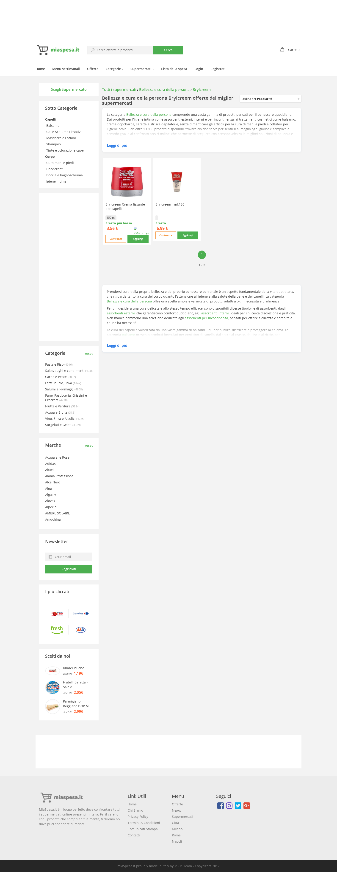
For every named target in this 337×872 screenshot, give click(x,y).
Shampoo (54, 144)
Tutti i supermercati (119, 89)
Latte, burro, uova (59, 383)
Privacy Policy (138, 816)
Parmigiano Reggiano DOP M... (77, 703)
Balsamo (53, 125)
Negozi (177, 810)
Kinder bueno (73, 668)
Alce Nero (52, 482)
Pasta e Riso (54, 364)
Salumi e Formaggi (60, 389)
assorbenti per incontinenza (206, 318)
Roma (176, 835)
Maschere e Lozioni (61, 138)
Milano (177, 829)
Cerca (168, 50)
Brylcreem (202, 89)
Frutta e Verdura (58, 406)
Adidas (50, 463)
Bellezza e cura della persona (164, 89)
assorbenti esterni (121, 313)
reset (89, 353)
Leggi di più (117, 145)
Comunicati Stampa (143, 829)
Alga (48, 488)
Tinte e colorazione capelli (66, 150)
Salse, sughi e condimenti (65, 370)
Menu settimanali (66, 69)
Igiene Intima (56, 181)
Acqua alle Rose (57, 457)
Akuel (49, 470)
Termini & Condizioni (144, 823)
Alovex (50, 501)
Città (175, 823)
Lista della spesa (174, 69)
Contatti (134, 835)
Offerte (92, 69)
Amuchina (53, 519)
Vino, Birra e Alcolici (60, 418)
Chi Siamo (135, 810)
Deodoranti (55, 169)
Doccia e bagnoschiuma (65, 175)
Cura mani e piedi (60, 163)
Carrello (294, 50)
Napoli (177, 841)
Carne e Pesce (56, 377)
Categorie (114, 69)
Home (40, 69)
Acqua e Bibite (56, 412)
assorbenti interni (215, 313)
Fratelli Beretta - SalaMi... (75, 684)
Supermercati (141, 69)
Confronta (116, 238)
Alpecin (51, 507)
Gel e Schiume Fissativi (64, 132)
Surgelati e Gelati (58, 425)
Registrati (218, 69)
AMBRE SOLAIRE (57, 513)
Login (198, 69)
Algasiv (50, 494)
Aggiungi (138, 238)
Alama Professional (60, 476)
